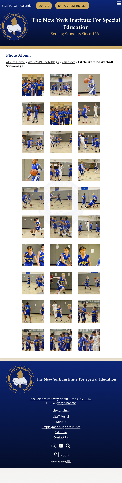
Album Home (15, 62)
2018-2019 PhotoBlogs (43, 62)
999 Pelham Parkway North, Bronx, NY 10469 (61, 399)
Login (61, 454)
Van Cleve (68, 62)
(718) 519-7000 (66, 403)
